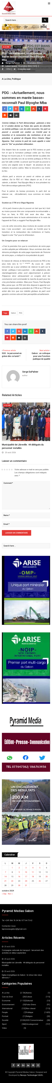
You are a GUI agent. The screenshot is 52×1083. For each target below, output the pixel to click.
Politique (16, 79)
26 (40, 881)
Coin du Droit (7, 997)
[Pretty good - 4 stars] (9, 469)
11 (33, 872)
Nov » (10, 894)
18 (33, 876)
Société (5, 1020)
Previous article (9, 350)
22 (12, 881)
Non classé (30, 1008)
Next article (44, 350)
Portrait (5, 1016)
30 (19, 885)
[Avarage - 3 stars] (7, 469)
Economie (6, 1000)
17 (26, 876)
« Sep (4, 894)
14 (5, 876)
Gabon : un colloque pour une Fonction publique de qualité (41, 356)
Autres (29, 993)
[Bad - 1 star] (2, 469)
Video (4, 1028)
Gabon (13, 313)
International (7, 1008)
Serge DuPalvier (30, 371)
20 (47, 876)
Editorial (29, 1000)
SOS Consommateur (34, 1020)
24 (26, 881)
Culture (29, 997)
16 (19, 876)
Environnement (8, 1004)
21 (5, 881)
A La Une (6, 79)
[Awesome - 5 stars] (12, 469)
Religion (29, 1016)
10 (26, 872)
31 (26, 885)
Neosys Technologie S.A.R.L (31, 1075)
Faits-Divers (31, 1004)
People (5, 1012)
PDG (20, 313)
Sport (4, 1024)
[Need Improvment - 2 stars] (4, 469)
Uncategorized (32, 1024)
